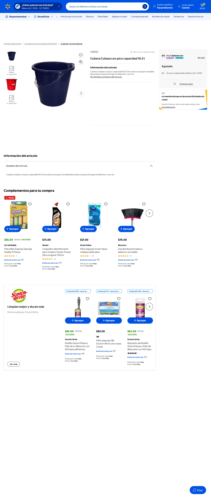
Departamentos (18, 16)
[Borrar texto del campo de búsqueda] (137, 6)
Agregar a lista (186, 84)
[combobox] (107, 6)
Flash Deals (103, 16)
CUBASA (94, 51)
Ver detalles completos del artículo (106, 77)
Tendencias (178, 16)
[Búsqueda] (144, 6)
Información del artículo (20, 156)
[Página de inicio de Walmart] (8, 6)
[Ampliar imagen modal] (81, 62)
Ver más (201, 57)
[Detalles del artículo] (151, 165)
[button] (163, 6)
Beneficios (43, 16)
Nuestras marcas (195, 16)
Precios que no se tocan (71, 16)
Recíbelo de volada (160, 16)
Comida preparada (139, 16)
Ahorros (90, 16)
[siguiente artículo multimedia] (81, 93)
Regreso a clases (119, 16)
